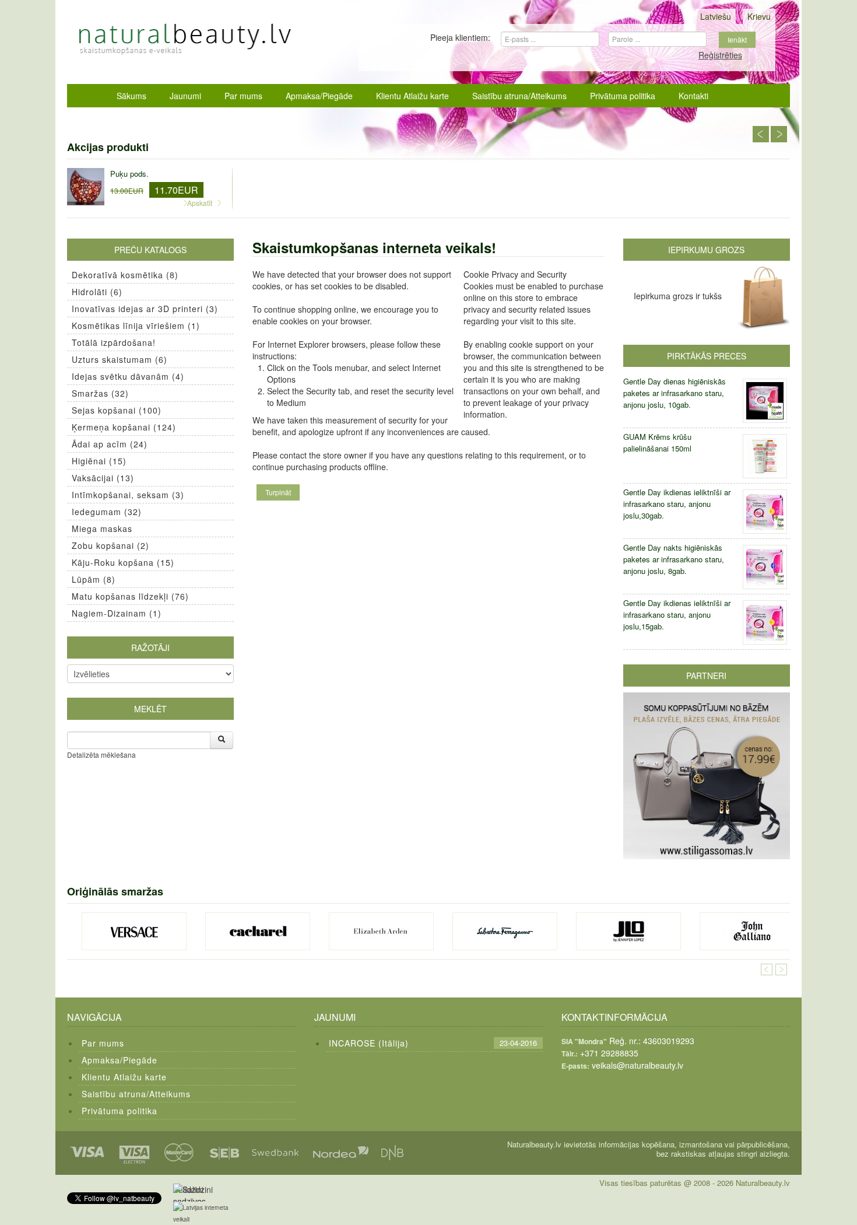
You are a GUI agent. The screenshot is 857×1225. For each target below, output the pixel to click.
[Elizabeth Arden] (381, 931)
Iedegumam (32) (107, 511)
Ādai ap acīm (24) (109, 444)
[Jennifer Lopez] (628, 931)
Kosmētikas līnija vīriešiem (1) (136, 325)
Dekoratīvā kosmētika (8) (125, 275)
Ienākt (737, 39)
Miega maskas (102, 528)
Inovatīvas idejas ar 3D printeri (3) (145, 308)
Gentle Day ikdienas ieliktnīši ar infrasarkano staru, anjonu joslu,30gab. (676, 504)
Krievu (759, 16)
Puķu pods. (129, 173)
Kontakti (693, 96)
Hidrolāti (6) (97, 292)
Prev (761, 134)
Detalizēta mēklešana (101, 755)
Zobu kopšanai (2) (110, 545)
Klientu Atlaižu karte (412, 96)
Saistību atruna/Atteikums (519, 96)
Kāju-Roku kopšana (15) (123, 562)
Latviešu (715, 16)
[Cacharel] (258, 931)
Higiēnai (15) (99, 461)
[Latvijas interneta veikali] (208, 1213)
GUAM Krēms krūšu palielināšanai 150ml (657, 442)
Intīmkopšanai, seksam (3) (128, 495)
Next (779, 134)
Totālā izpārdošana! (114, 342)
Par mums (243, 96)
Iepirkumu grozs (706, 250)
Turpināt (278, 492)
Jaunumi (185, 96)
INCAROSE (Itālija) (369, 1043)
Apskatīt (199, 203)
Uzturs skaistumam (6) (119, 359)
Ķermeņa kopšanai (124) (124, 427)
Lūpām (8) (93, 579)
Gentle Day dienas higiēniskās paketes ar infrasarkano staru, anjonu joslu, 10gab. (674, 393)
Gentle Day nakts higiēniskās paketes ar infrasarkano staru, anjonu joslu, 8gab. (673, 559)
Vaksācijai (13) (103, 478)
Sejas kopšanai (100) (116, 410)
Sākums (131, 96)
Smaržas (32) (100, 393)
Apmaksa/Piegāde (319, 96)
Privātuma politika (622, 96)
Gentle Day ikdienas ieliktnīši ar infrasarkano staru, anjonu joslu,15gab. (676, 614)
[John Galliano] (752, 931)
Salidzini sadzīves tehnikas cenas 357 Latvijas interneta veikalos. (192, 1193)
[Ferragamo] (505, 931)
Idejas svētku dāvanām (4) (128, 376)
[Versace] (134, 931)
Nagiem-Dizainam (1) (116, 613)
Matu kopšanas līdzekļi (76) (130, 596)
